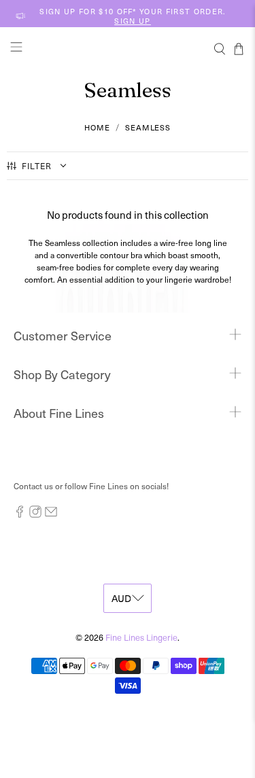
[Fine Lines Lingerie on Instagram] (35, 514)
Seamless (148, 127)
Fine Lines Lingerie (141, 637)
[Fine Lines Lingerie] (128, 49)
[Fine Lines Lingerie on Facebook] (20, 514)
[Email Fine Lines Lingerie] (51, 514)
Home (97, 127)
